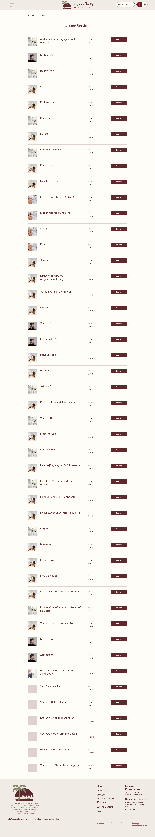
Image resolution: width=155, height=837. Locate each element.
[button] (119, 39)
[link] (61, 40)
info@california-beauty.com (134, 794)
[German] (139, 4)
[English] (145, 4)
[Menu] (12, 5)
